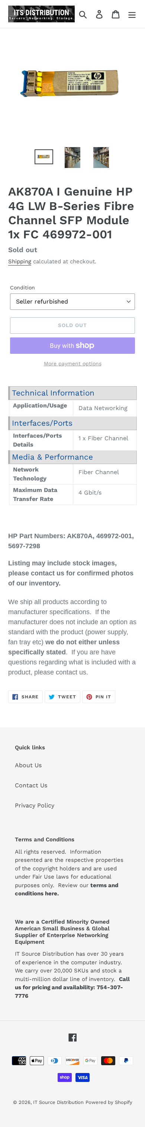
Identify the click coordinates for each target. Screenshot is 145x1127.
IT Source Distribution (58, 1102)
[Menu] (132, 14)
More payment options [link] (73, 363)
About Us (28, 765)
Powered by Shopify (109, 1102)
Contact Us (31, 785)
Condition (22, 288)
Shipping (19, 261)
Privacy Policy (34, 805)
